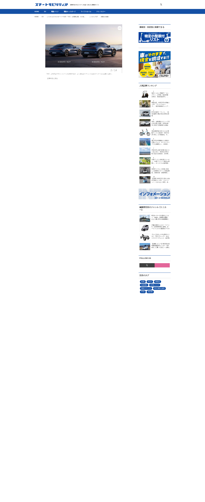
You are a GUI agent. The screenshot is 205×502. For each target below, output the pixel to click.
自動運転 (144, 285)
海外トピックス (146, 288)
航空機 (150, 291)
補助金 (158, 281)
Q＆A (150, 281)
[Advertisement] (151, 367)
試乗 (143, 281)
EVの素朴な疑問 (159, 288)
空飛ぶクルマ (155, 285)
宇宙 (143, 291)
